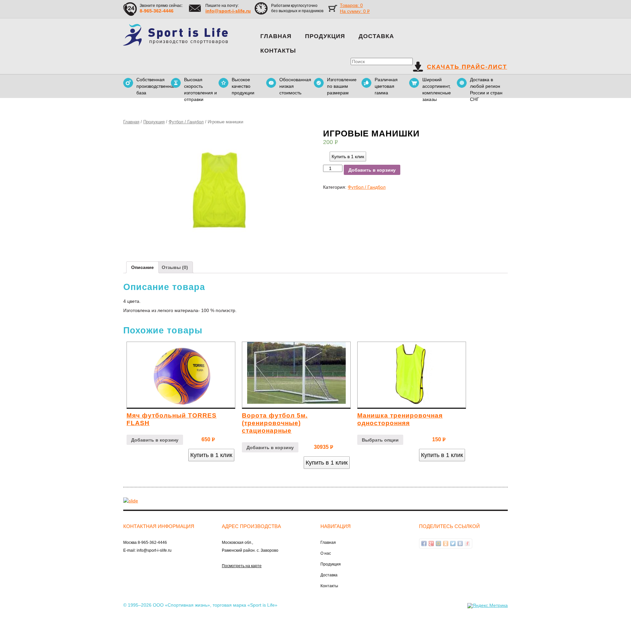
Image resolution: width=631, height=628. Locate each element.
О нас (325, 553)
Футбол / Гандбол (186, 121)
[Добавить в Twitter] (453, 543)
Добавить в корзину (372, 170)
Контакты (278, 50)
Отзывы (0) (175, 267)
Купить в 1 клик (348, 156)
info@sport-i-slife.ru (228, 10)
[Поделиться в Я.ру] (467, 543)
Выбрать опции (380, 440)
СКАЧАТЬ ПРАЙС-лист (467, 66)
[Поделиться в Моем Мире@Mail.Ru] (438, 543)
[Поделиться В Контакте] (460, 543)
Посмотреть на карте (242, 566)
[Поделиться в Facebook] (424, 543)
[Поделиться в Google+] (431, 543)
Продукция (325, 36)
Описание (142, 267)
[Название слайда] (130, 500)
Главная (276, 36)
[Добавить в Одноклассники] (445, 543)
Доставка (376, 36)
